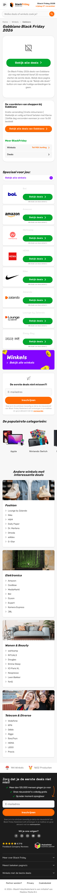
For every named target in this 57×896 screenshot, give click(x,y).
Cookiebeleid (45, 883)
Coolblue (12, 585)
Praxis (11, 751)
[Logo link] (17, 836)
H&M (10, 519)
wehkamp (13, 651)
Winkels (15, 22)
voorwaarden (38, 411)
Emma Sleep (14, 664)
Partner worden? (14, 883)
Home (5, 22)
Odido (11, 729)
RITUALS (12, 655)
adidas (11, 537)
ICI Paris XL (13, 668)
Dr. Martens (13, 528)
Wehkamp (28, 229)
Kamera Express (16, 607)
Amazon (27, 209)
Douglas (12, 659)
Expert (11, 603)
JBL (10, 611)
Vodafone (13, 721)
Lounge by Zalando (34, 312)
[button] (10, 843)
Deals (10, 154)
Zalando (27, 292)
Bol (25, 188)
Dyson (11, 598)
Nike (25, 271)
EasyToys (12, 738)
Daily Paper (13, 524)
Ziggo (10, 734)
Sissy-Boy (29, 333)
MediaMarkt (14, 589)
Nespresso (13, 673)
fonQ (10, 681)
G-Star (11, 541)
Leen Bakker (14, 677)
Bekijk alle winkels (15, 177)
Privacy (30, 883)
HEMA (26, 250)
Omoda (11, 533)
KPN (10, 725)
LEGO (10, 747)
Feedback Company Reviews (15, 847)
